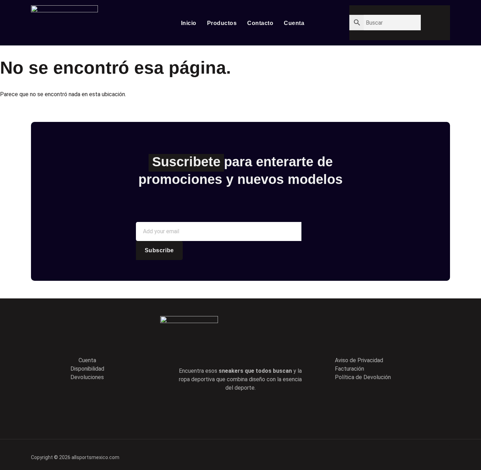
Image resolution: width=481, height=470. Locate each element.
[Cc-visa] (392, 453)
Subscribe (159, 250)
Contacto (260, 23)
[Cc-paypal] (417, 453)
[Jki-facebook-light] (210, 410)
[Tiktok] (250, 410)
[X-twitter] (230, 410)
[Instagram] (270, 410)
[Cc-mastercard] (441, 453)
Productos (222, 23)
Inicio (188, 23)
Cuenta (294, 23)
